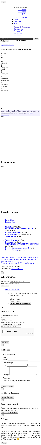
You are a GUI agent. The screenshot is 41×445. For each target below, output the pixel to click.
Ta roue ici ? (22, 17)
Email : (5, 359)
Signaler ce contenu (7, 45)
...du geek (21, 14)
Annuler (4, 397)
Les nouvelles (10, 222)
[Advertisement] (20, 138)
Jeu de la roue (10, 236)
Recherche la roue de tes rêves (11, 259)
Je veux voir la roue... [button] (21, 8)
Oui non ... (9, 227)
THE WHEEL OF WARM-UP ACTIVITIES (22, 244)
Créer (16, 19)
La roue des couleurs (13, 232)
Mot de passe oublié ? (12, 290)
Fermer (4, 386)
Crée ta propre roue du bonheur (27, 257)
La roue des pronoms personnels (17, 248)
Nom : (5, 357)
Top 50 (16, 23)
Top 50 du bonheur (29, 259)
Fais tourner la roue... (8, 257)
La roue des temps (12, 250)
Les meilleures (10, 220)
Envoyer (10, 386)
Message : (6, 375)
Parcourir (17, 21)
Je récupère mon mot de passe (20, 303)
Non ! (3, 412)
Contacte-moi (5, 263)
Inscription (17, 35)
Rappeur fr (9, 242)
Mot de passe (5, 283)
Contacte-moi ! (19, 29)
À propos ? (18, 31)
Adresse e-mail (11, 318)
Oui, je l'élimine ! (12, 412)
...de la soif (22, 12)
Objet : (5, 365)
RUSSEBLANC (17, 269)
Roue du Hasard (11, 234)
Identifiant (4, 281)
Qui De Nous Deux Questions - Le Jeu (19, 229)
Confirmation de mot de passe (11, 324)
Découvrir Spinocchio (22, 27)
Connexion (18, 33)
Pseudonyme (5, 316)
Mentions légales (6, 261)
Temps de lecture (11, 240)
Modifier (10, 397)
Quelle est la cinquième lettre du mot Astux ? (18, 380)
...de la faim (22, 10)
